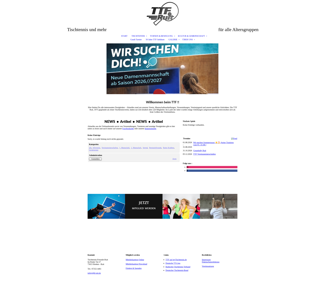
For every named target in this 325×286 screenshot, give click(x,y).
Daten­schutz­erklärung (210, 262)
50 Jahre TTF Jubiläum (155, 39)
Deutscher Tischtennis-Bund (177, 270)
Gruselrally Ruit (199, 150)
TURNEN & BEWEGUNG (161, 36)
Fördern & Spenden (134, 268)
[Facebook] (187, 171)
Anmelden (95, 159)
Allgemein (96, 148)
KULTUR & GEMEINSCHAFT (191, 36)
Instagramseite (150, 129)
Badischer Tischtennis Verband (178, 267)
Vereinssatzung (208, 266)
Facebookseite (128, 129)
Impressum (206, 260)
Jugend (145, 148)
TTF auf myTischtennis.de (176, 260)
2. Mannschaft (136, 148)
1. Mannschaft (124, 148)
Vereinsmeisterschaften (110, 148)
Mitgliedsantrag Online (135, 260)
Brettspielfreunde (155, 148)
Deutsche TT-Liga (173, 263)
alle (90, 148)
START (124, 36)
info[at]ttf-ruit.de (94, 273)
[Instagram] (187, 167)
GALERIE (172, 39)
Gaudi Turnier (136, 39)
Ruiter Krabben (168, 148)
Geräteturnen (93, 150)
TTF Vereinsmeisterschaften (204, 154)
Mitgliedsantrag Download (136, 264)
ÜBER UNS (187, 39)
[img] (162, 13)
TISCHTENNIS (138, 36)
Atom (174, 159)
